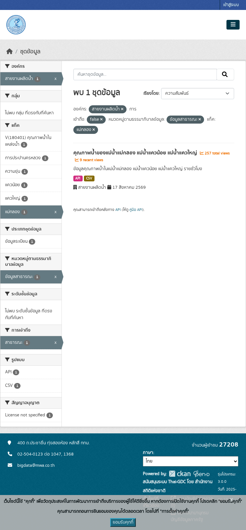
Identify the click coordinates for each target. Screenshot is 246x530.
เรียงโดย (151, 93)
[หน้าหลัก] (9, 52)
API (77, 178)
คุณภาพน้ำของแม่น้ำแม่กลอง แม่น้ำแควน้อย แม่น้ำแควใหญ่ (135, 153)
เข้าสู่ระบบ (231, 5)
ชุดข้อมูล (30, 52)
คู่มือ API (136, 210)
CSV (89, 178)
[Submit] (225, 74)
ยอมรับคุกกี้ (123, 522)
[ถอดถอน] (122, 109)
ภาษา (148, 452)
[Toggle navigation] (233, 25)
